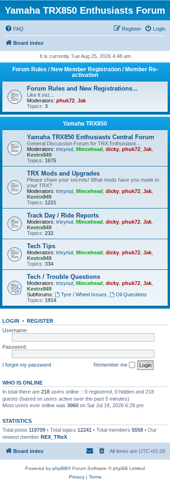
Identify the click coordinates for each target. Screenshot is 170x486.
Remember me (111, 365)
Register (40, 321)
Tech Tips (41, 246)
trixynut (64, 149)
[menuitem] (14, 28)
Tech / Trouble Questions (63, 276)
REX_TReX (54, 437)
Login (10, 321)
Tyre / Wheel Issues (84, 294)
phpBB (60, 468)
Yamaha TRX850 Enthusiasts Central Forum (90, 137)
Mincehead (89, 149)
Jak (81, 100)
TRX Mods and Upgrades (63, 173)
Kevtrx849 (39, 155)
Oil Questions (131, 294)
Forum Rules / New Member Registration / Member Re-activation (85, 72)
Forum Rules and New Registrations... (82, 88)
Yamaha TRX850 (85, 123)
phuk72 (65, 100)
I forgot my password (26, 365)
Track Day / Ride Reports (63, 215)
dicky (112, 149)
